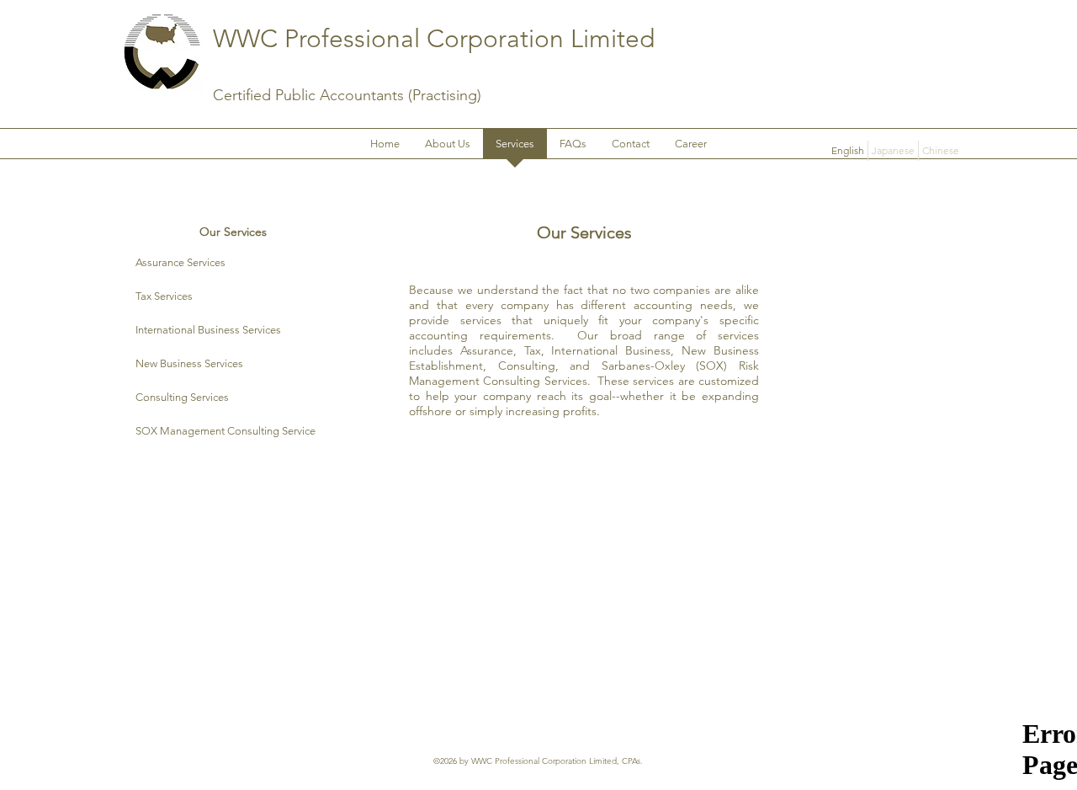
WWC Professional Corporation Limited (434, 39)
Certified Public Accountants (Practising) (347, 95)
